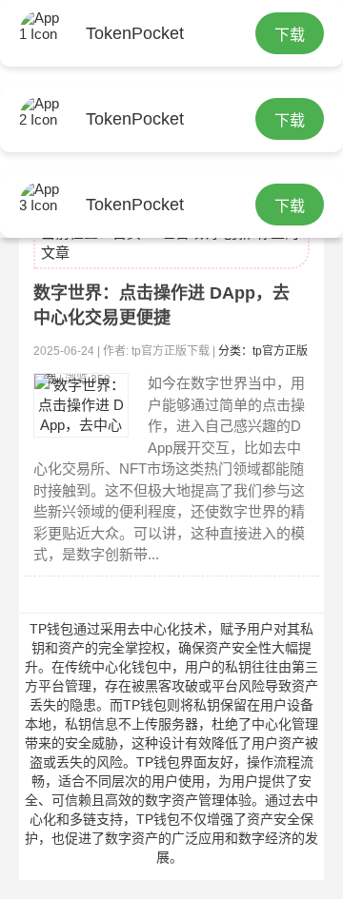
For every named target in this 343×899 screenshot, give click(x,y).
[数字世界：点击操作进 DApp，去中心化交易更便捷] (81, 405)
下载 (289, 35)
